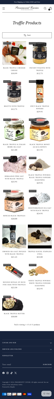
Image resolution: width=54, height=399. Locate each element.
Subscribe (47, 364)
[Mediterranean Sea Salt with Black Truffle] (40, 197)
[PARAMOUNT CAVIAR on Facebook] (3, 373)
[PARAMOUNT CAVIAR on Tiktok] (11, 373)
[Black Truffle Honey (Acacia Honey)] (40, 129)
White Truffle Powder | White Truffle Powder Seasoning (40, 283)
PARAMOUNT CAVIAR (22, 382)
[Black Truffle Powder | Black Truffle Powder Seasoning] (40, 164)
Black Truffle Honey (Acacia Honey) (40, 145)
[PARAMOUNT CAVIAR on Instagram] (7, 373)
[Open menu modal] (3, 8)
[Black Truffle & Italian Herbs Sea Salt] (14, 129)
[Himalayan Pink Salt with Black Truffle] (14, 164)
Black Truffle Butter (14, 313)
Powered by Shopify (8, 387)
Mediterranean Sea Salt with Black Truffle (39, 209)
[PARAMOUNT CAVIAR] (27, 8)
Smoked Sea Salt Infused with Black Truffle (14, 253)
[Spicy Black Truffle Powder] (40, 91)
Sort (29, 35)
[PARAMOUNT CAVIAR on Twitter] (15, 373)
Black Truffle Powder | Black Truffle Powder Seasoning (40, 177)
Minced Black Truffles (14, 215)
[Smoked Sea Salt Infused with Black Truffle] (14, 236)
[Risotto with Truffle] (14, 91)
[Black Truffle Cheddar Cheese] (14, 53)
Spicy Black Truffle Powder (39, 107)
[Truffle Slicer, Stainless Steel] (40, 236)
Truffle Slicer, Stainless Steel (40, 253)
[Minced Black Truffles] (14, 201)
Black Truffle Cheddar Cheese (14, 69)
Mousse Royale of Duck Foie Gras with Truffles (14, 283)
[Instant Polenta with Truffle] (40, 53)
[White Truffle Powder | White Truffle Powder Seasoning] (40, 270)
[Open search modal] (45, 8)
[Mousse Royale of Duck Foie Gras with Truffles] (14, 271)
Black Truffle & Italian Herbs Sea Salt (14, 145)
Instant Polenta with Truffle (39, 69)
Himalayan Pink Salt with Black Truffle (14, 177)
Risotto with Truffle (14, 106)
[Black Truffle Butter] (14, 302)
